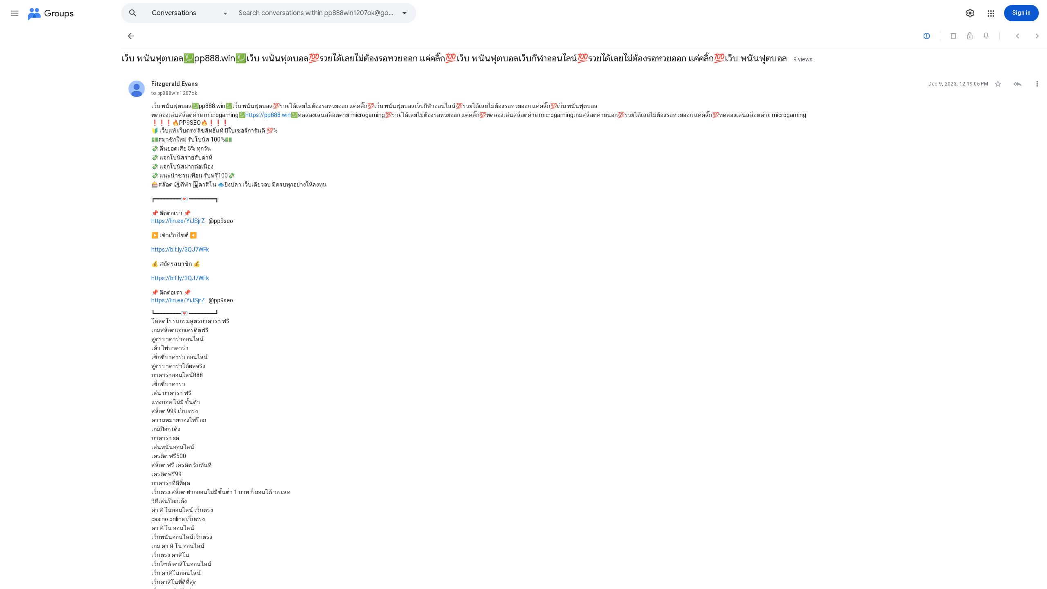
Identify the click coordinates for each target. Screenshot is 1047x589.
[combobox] (317, 13)
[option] (190, 13)
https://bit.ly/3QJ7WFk (180, 249)
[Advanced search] (404, 13)
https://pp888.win (268, 115)
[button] (15, 13)
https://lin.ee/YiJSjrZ (178, 221)
